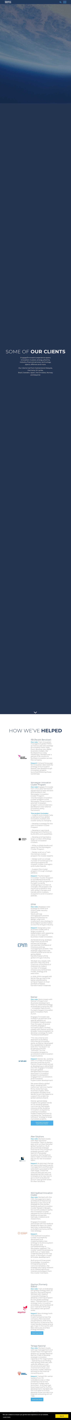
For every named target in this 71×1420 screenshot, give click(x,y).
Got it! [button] (62, 1416)
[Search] (59, 2)
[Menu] (63, 2)
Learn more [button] (6, 1417)
